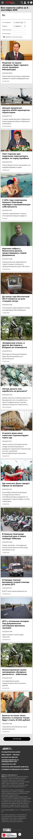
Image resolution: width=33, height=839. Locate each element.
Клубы (4, 218)
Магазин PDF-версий (9, 757)
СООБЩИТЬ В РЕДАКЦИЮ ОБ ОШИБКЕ (15, 769)
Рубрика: (4, 26)
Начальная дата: (7, 30)
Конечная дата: (6, 33)
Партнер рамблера (17, 829)
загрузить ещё (17, 739)
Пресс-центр (6, 755)
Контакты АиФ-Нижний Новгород (14, 767)
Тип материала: (6, 22)
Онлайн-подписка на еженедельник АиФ (10, 760)
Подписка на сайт (8, 764)
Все (3, 15)
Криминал (6, 269)
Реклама (16, 755)
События (5, 170)
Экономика (6, 126)
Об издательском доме (10, 752)
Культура (5, 81)
